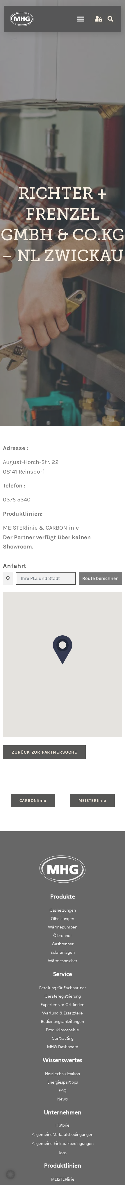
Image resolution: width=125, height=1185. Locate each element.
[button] (81, 19)
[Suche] (110, 19)
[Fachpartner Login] (97, 19)
